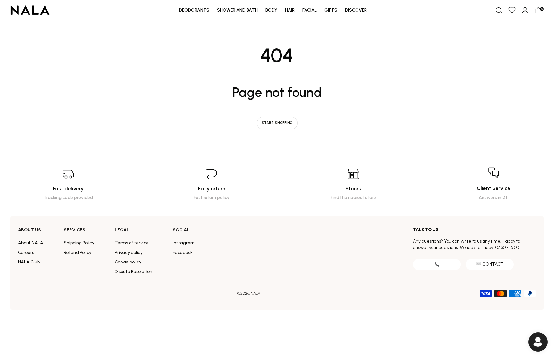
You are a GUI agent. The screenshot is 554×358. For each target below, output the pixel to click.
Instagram (184, 243)
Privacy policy (129, 252)
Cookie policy (128, 262)
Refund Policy (77, 252)
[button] (499, 10)
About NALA (30, 243)
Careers (26, 252)
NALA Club (29, 262)
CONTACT (492, 264)
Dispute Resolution (133, 271)
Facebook (183, 252)
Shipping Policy (79, 243)
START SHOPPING (277, 123)
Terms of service (132, 243)
